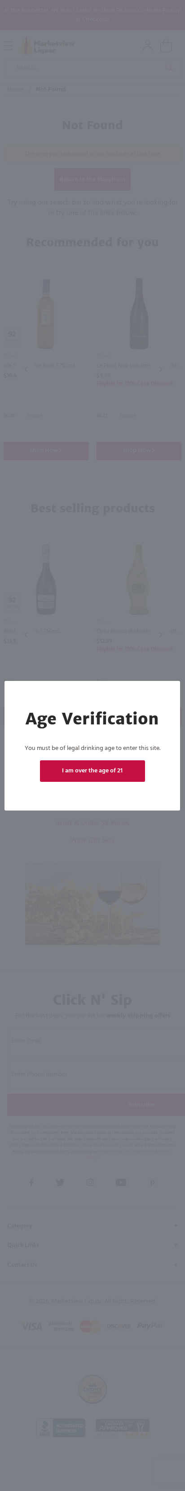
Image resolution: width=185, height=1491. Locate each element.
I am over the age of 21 (92, 771)
